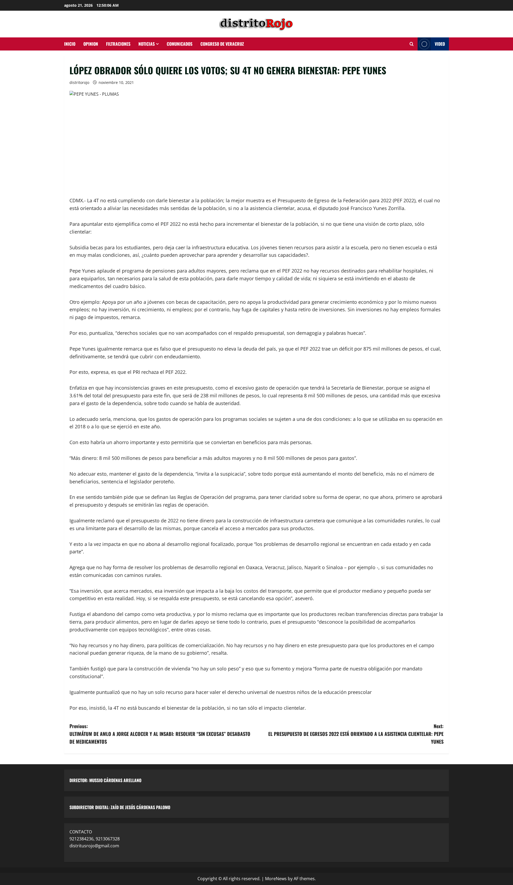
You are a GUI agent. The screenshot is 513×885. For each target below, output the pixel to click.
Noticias (146, 44)
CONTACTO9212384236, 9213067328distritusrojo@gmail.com (94, 838)
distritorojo (79, 82)
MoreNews (276, 879)
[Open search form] (412, 44)
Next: (356, 734)
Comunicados (179, 44)
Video (440, 44)
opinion (90, 44)
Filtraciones (118, 44)
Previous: (159, 734)
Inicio (69, 44)
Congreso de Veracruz (222, 44)
